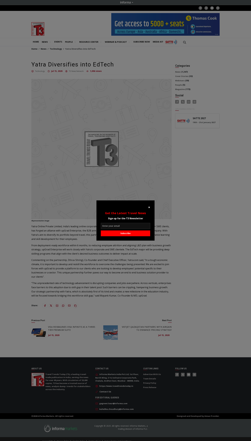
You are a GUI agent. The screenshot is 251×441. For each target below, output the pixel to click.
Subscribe (125, 233)
